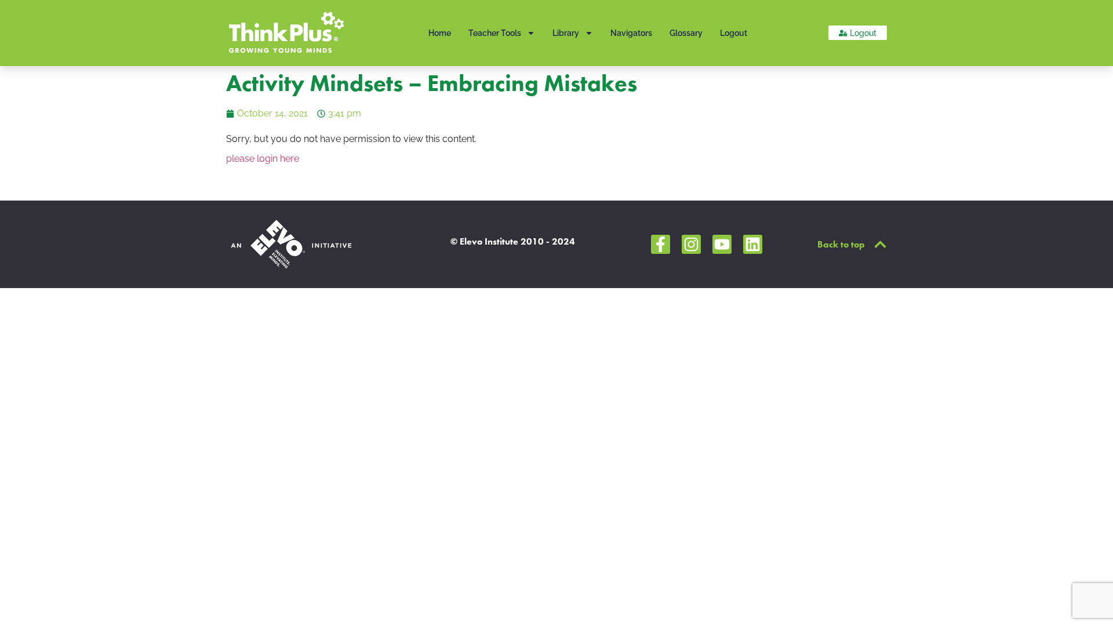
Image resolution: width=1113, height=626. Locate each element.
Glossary (686, 33)
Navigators (631, 33)
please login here (262, 158)
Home (439, 33)
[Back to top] (880, 244)
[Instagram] (691, 244)
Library (565, 33)
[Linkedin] (752, 244)
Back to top (841, 244)
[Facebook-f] (660, 244)
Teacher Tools (494, 33)
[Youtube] (722, 244)
